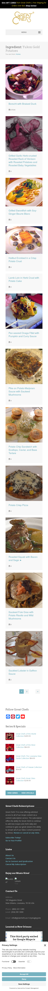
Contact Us (10, 858)
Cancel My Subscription (16, 864)
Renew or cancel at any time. (26, 833)
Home (18, 54)
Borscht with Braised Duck (22, 103)
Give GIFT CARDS (9, 2)
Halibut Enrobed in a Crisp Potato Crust (22, 259)
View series (12, 793)
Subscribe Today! (13, 837)
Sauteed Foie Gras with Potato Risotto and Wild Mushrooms (21, 615)
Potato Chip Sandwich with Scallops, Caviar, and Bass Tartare (23, 450)
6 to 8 (12, 110)
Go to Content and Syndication (19, 861)
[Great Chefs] (24, 19)
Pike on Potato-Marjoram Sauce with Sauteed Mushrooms (22, 391)
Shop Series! (31, 5)
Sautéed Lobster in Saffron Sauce (23, 672)
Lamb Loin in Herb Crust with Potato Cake (24, 279)
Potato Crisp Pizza (18, 505)
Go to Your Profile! (14, 840)
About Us (10, 855)
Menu (24, 32)
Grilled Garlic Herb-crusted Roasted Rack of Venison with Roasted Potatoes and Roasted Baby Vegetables (23, 160)
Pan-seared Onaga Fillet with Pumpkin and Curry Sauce (24, 334)
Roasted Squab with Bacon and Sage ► (23, 558)
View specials (27, 793)
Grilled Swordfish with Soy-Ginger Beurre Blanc (23, 212)
